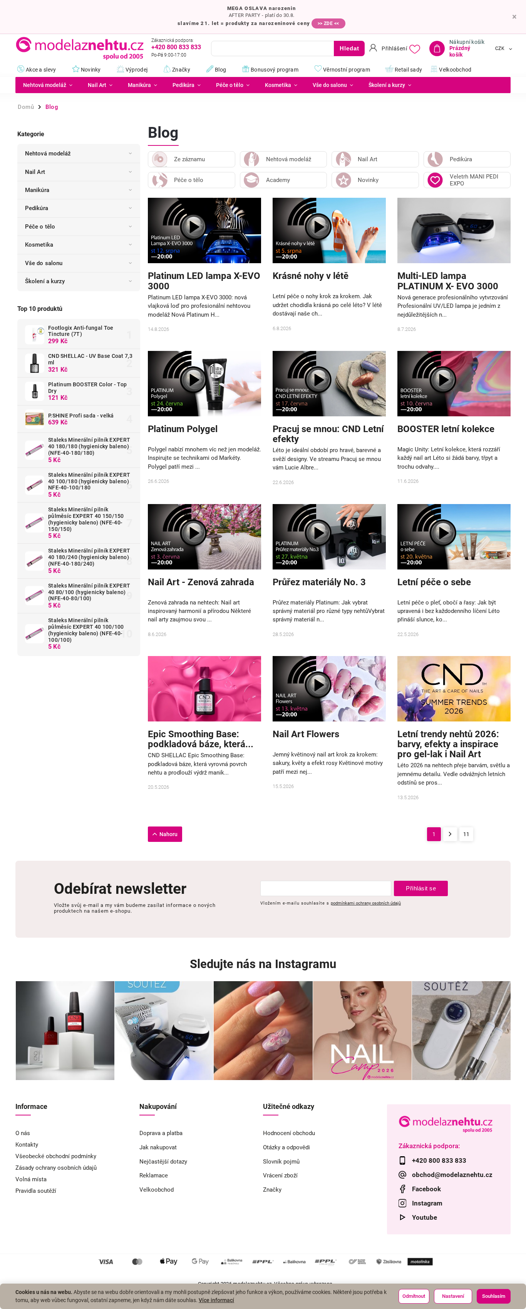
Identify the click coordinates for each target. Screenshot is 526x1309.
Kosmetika (39, 244)
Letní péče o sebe (434, 582)
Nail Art (35, 172)
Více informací (216, 1300)
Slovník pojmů (281, 1161)
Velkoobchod (156, 1189)
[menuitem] (47, 85)
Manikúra (37, 190)
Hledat (349, 48)
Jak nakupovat (158, 1147)
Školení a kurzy (45, 281)
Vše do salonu (43, 263)
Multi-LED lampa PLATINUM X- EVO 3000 (447, 281)
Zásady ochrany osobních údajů (56, 1167)
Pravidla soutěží (35, 1190)
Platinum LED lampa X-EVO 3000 (204, 281)
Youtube (424, 1217)
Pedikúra (36, 208)
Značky (272, 1189)
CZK (500, 48)
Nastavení (453, 1296)
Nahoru (168, 834)
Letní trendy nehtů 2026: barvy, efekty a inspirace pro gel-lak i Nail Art (448, 744)
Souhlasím (493, 1296)
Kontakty (26, 1144)
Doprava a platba (161, 1133)
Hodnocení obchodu (289, 1133)
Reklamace (153, 1175)
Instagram (427, 1203)
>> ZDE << (328, 23)
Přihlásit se (421, 888)
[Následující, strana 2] (450, 834)
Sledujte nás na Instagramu (263, 964)
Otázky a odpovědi (286, 1147)
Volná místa (31, 1179)
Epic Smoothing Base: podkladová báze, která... (200, 739)
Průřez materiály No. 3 (319, 582)
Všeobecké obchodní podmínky (55, 1156)
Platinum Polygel (183, 429)
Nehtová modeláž (48, 153)
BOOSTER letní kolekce (445, 429)
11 (466, 834)
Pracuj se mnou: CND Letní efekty (328, 434)
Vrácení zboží (280, 1175)
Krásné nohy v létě (310, 276)
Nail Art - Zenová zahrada (201, 582)
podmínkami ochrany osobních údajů (366, 903)
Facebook (426, 1189)
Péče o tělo (40, 226)
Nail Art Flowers (306, 734)
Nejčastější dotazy (163, 1161)
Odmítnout (413, 1296)
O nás (22, 1133)
